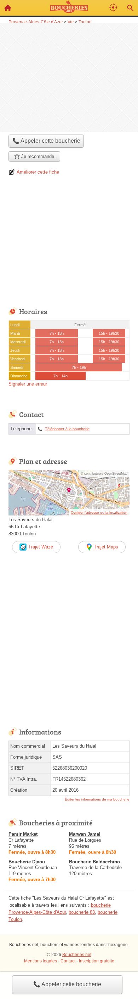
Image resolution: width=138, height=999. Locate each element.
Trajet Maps (106, 547)
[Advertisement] (69, 76)
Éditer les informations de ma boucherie (97, 799)
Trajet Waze (40, 547)
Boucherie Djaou (26, 861)
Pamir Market (23, 834)
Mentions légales (40, 961)
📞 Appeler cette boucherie (67, 984)
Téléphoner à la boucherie (67, 429)
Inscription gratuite (96, 961)
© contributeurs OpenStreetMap (104, 473)
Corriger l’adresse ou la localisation (99, 512)
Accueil (8, 8)
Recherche (130, 8)
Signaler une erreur (27, 384)
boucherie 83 (82, 912)
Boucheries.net (76, 954)
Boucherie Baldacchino (94, 861)
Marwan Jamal (84, 834)
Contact (68, 961)
